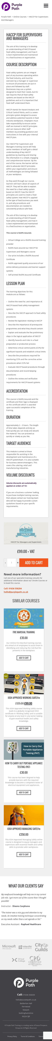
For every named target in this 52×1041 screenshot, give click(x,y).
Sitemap (41, 1036)
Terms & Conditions (28, 1036)
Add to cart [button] (24, 657)
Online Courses (20, 17)
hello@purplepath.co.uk (16, 592)
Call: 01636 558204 (13, 588)
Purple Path (6, 17)
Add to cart (34, 562)
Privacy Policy (12, 1036)
